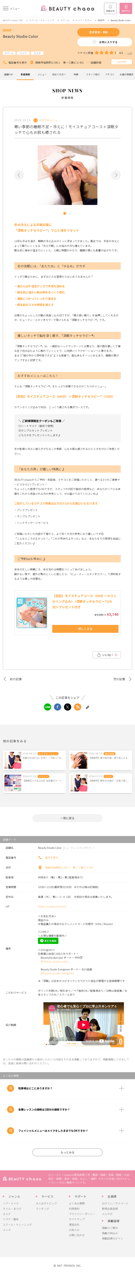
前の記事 (16, 679)
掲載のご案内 (110, 1228)
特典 (76, 74)
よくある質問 (77, 1203)
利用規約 (74, 1208)
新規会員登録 (110, 1208)
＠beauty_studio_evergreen (57, 973)
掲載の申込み (110, 1233)
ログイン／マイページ (115, 1203)
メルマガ (107, 1214)
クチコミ (109, 74)
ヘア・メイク (11, 1203)
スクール (64, 20)
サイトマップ (77, 1219)
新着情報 (25, 74)
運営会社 (74, 1224)
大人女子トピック (46, 1203)
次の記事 (119, 679)
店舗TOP (8, 74)
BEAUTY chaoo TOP (13, 20)
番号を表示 (51, 857)
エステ (7, 1214)
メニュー (42, 74)
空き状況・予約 (98, 32)
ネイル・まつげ (12, 1208)
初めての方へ (59, 74)
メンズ (7, 1230)
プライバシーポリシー (82, 1214)
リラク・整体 (11, 1219)
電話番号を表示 (17, 62)
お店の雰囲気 (126, 74)
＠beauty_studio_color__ (56, 961)
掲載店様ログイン (112, 1238)
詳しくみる (85, 629)
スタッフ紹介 (93, 74)
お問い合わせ (77, 1235)
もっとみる (67, 1152)
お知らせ (110, 10)
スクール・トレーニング (41, 20)
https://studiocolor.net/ (52, 906)
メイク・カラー (84, 20)
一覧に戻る (67, 818)
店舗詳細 (96, 62)
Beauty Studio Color (20, 36)
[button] (19, 175)
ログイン (126, 10)
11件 (129, 53)
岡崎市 (101, 20)
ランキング (42, 1208)
